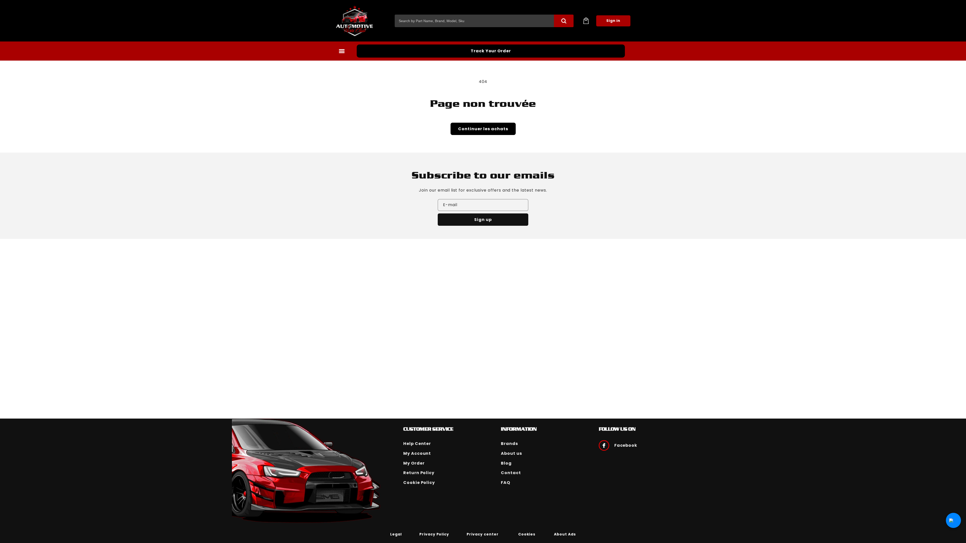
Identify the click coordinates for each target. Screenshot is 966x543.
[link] (396, 534)
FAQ (505, 482)
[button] (586, 21)
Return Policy (418, 473)
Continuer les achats (483, 129)
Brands (509, 443)
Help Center (417, 443)
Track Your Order (491, 51)
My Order (414, 463)
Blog (506, 463)
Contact (511, 473)
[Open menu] (342, 51)
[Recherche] (564, 21)
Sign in (613, 20)
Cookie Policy (419, 482)
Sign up (483, 219)
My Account (417, 453)
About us (511, 453)
